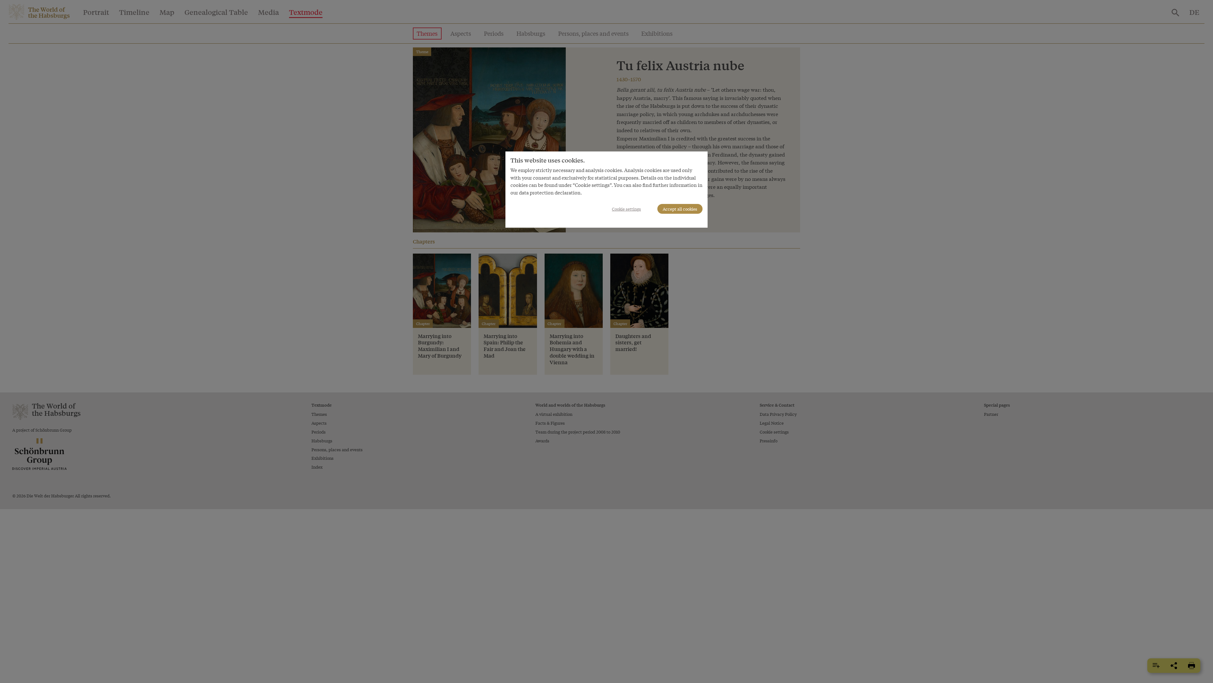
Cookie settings (626, 209)
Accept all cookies (680, 209)
